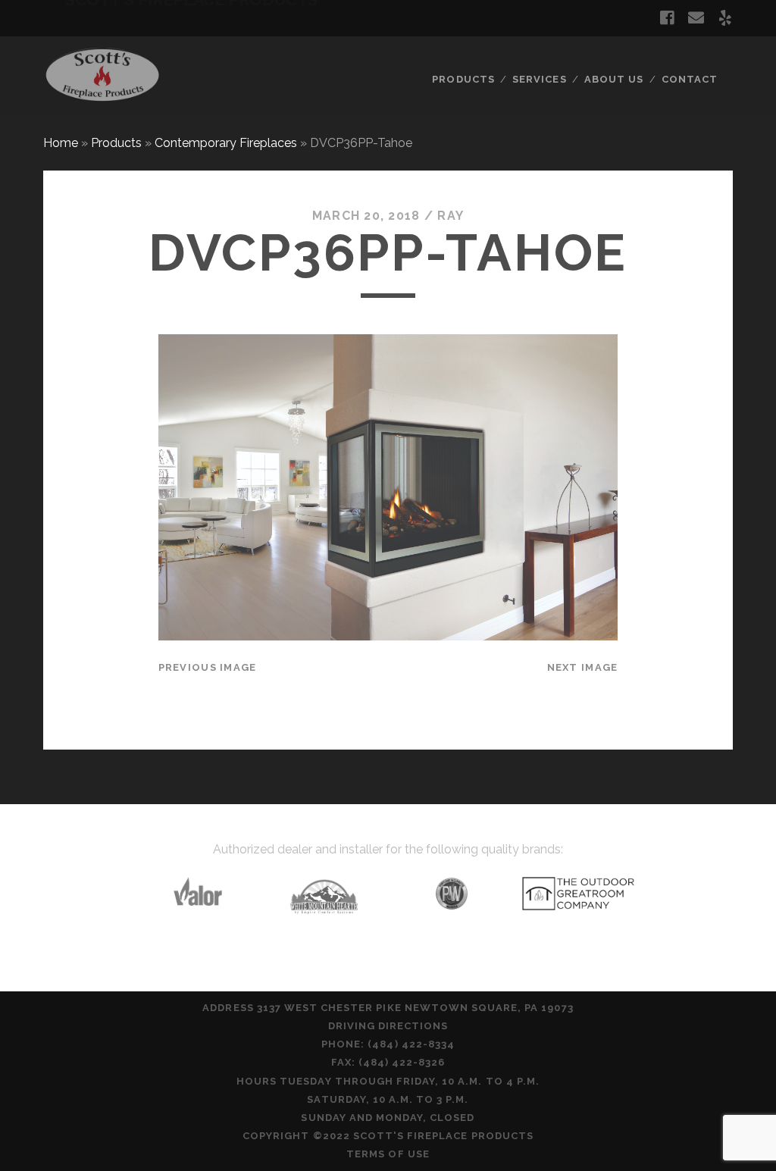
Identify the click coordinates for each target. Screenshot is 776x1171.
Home (60, 143)
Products (463, 79)
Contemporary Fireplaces (226, 143)
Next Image (582, 667)
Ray (450, 215)
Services (539, 79)
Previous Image (207, 667)
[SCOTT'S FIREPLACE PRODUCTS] (102, 97)
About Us (613, 79)
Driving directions (388, 1026)
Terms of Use (388, 1154)
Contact (690, 79)
